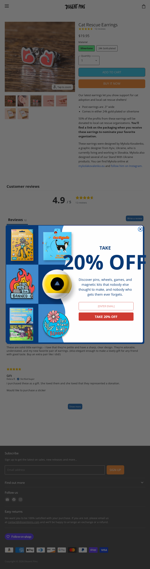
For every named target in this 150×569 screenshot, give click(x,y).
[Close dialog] (140, 229)
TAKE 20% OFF (106, 316)
